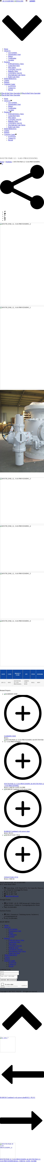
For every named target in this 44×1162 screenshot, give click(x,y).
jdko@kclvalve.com (12, 896)
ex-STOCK (12, 86)
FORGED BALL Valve (16, 64)
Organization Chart (14, 54)
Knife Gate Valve (13, 77)
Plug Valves (12, 67)
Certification (12, 58)
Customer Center (9, 84)
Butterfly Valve (13, 71)
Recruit (10, 90)
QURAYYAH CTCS (11, 877)
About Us (7, 51)
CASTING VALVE (14, 69)
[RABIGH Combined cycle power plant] (24, 830)
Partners (6, 82)
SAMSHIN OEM (10, 736)
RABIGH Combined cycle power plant (17, 831)
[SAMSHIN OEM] (24, 734)
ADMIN (32, 1)
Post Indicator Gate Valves (16, 75)
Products (7, 62)
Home (6, 49)
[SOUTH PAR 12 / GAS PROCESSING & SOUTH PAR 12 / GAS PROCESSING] (24, 782)
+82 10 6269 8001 (8, 1)
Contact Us (11, 88)
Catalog (6, 80)
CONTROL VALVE (15, 73)
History (10, 56)
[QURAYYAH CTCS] (24, 876)
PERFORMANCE (10, 79)
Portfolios (9, 162)
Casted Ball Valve (14, 66)
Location (11, 60)
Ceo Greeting (12, 53)
